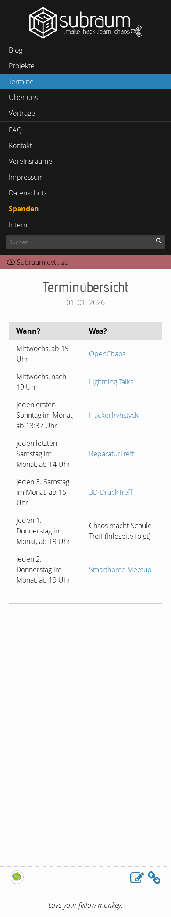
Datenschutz (28, 193)
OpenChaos (107, 354)
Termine (21, 81)
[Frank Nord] (17, 881)
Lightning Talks (111, 382)
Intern (18, 225)
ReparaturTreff (111, 453)
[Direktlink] (154, 878)
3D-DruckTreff (110, 492)
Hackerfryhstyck (114, 415)
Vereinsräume (30, 161)
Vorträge (22, 113)
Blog (15, 50)
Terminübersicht (85, 286)
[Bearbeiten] (137, 878)
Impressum (26, 177)
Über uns (23, 97)
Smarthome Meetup (120, 569)
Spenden (24, 208)
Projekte (22, 66)
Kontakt (20, 145)
